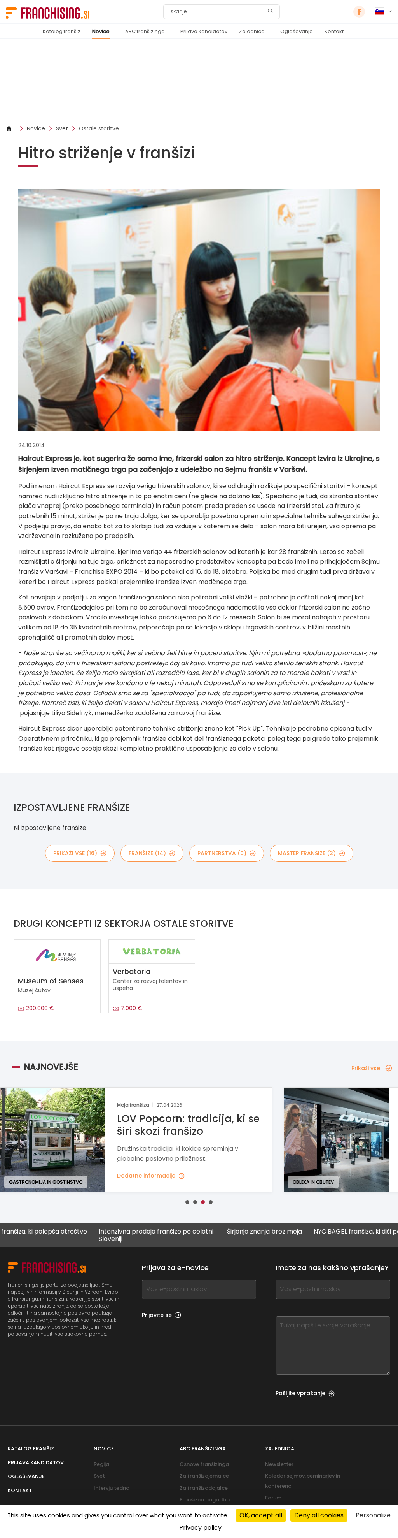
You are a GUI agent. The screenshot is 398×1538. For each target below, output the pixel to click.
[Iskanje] (270, 12)
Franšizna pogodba (205, 1499)
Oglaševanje (296, 31)
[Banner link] (199, 81)
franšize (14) (147, 853)
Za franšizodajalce (204, 1488)
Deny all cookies (319, 1515)
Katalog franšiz (61, 31)
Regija (101, 1464)
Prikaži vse (365, 1068)
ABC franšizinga (145, 31)
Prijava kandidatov (203, 31)
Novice (101, 31)
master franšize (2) (307, 853)
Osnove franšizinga (204, 1464)
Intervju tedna (111, 1488)
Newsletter (279, 1464)
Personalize (373, 1515)
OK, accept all (260, 1515)
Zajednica (252, 31)
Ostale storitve (99, 128)
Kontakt (334, 31)
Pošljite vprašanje (300, 1393)
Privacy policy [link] (200, 1527)
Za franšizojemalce (204, 1476)
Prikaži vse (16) (75, 853)
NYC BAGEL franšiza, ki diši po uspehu (327, 1232)
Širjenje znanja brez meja (222, 1232)
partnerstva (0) (221, 853)
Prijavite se (157, 1315)
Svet (62, 128)
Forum (273, 1497)
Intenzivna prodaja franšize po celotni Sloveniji (114, 1235)
